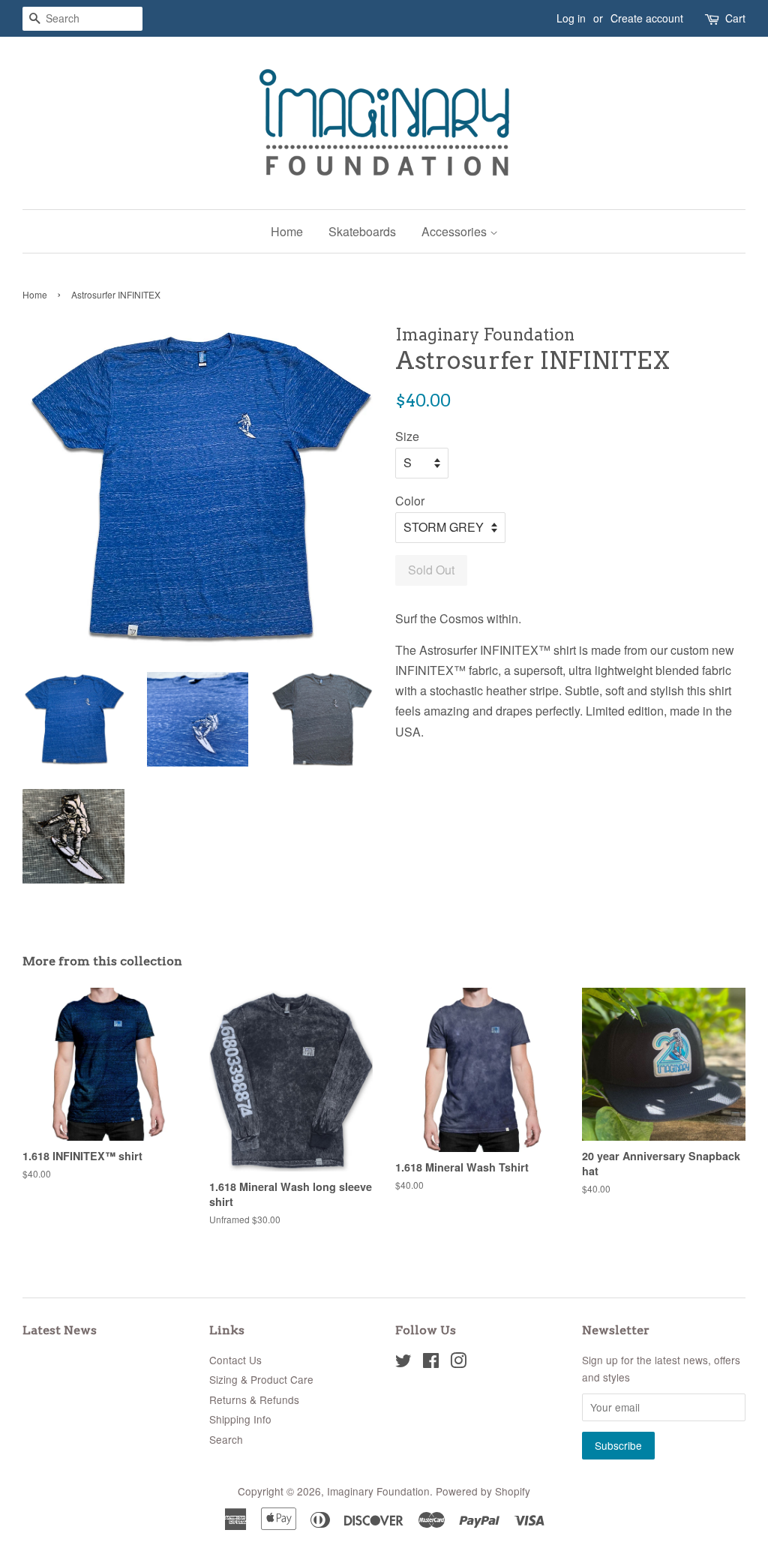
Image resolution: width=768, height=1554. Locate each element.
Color (409, 500)
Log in (571, 18)
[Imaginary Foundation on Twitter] (403, 1362)
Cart (735, 18)
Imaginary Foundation (378, 1491)
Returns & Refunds (254, 1399)
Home (287, 231)
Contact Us (235, 1359)
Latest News (59, 1330)
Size (407, 436)
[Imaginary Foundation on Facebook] (431, 1362)
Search (226, 1439)
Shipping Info (240, 1419)
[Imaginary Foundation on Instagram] (458, 1362)
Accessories (456, 231)
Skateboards (362, 231)
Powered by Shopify (483, 1491)
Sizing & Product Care (261, 1379)
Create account (646, 18)
